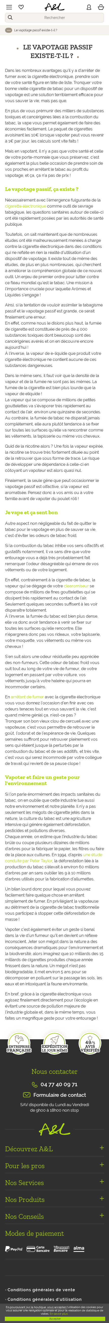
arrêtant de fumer (27, 697)
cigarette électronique (25, 206)
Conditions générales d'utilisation (45, 1299)
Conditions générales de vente (41, 1289)
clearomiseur (76, 586)
